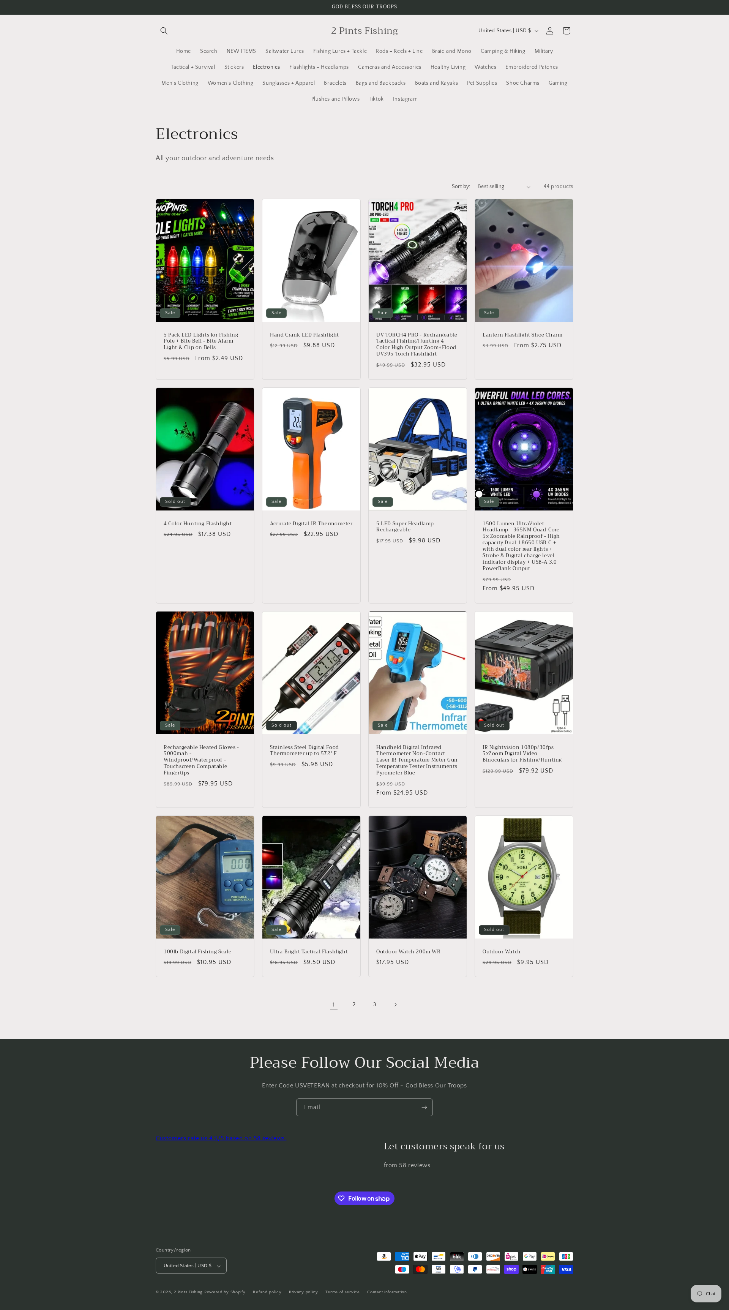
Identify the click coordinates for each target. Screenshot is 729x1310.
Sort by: (461, 186)
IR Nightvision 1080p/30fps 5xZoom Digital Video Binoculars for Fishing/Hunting (522, 753)
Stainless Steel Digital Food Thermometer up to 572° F (304, 750)
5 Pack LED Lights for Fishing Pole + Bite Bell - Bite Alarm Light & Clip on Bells (201, 341)
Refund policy (267, 1292)
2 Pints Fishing (188, 1292)
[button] (164, 30)
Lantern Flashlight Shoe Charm (522, 335)
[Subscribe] (424, 1107)
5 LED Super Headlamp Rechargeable (405, 527)
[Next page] (395, 1004)
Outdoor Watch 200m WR (408, 951)
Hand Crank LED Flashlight (304, 335)
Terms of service (342, 1292)
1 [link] (334, 1004)
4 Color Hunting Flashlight (198, 524)
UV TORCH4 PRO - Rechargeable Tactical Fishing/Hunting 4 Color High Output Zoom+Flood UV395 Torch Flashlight (417, 345)
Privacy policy (303, 1292)
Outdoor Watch (502, 951)
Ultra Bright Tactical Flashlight (309, 951)
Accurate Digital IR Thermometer (311, 524)
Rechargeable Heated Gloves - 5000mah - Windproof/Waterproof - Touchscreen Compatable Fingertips (201, 760)
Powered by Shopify (225, 1292)
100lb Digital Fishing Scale (197, 951)
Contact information (387, 1292)
